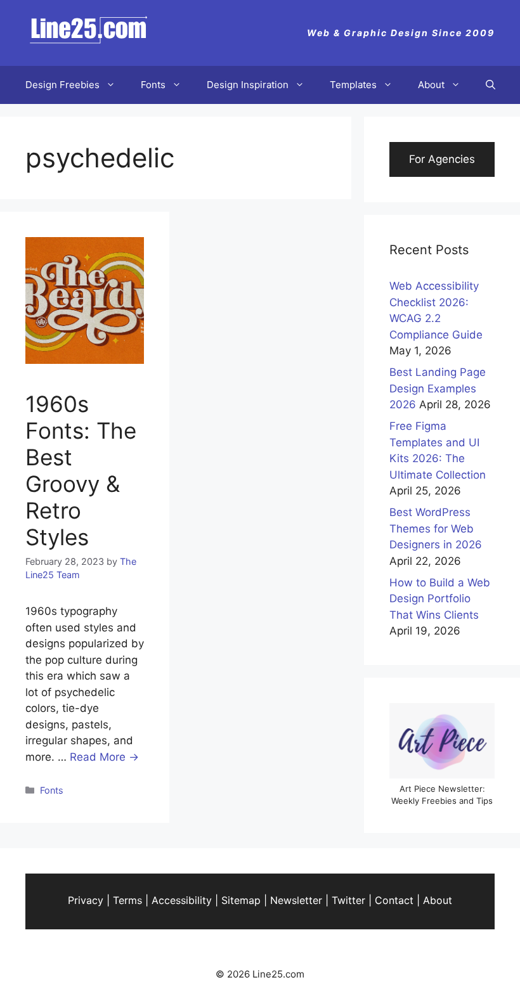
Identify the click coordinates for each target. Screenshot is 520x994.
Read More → (104, 757)
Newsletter (296, 900)
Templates (353, 85)
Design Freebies (62, 85)
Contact (394, 900)
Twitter (348, 900)
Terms (127, 900)
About (431, 85)
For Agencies (442, 159)
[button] (490, 85)
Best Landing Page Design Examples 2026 (437, 388)
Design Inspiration (248, 85)
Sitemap (241, 900)
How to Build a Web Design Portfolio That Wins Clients (439, 598)
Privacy (85, 900)
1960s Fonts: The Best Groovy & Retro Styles (80, 470)
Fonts (153, 85)
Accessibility (182, 900)
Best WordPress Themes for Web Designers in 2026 (435, 528)
